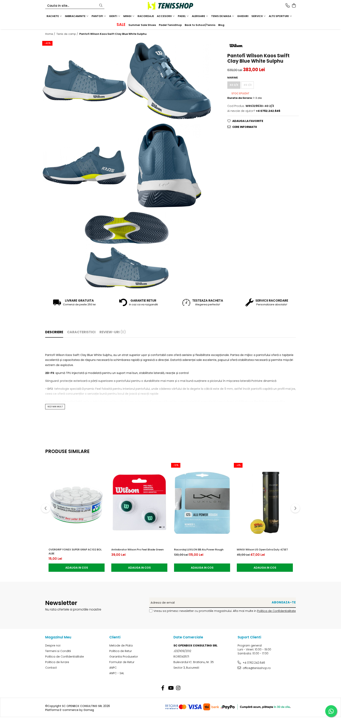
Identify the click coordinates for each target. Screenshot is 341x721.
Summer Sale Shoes (142, 25)
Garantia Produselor (123, 657)
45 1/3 (248, 85)
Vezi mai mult (55, 406)
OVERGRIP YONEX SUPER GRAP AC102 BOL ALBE (75, 551)
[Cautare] (100, 5)
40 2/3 (234, 85)
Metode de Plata (121, 645)
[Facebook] (162, 688)
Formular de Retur (121, 662)
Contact (51, 668)
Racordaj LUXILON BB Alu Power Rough (198, 549)
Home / (50, 34)
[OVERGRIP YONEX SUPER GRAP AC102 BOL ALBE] (77, 503)
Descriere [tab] (54, 332)
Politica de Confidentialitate (276, 611)
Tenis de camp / (67, 34)
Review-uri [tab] (112, 332)
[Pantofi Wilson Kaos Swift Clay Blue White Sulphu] (84, 81)
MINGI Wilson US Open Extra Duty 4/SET (262, 549)
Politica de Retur (120, 651)
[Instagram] (178, 688)
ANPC (113, 668)
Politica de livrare (57, 662)
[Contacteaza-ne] (288, 5)
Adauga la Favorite (247, 121)
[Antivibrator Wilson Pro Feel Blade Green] (139, 503)
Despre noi (52, 645)
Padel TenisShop (170, 25)
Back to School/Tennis (200, 25)
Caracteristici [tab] (81, 332)
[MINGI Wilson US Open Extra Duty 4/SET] (265, 503)
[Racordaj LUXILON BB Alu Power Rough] (202, 503)
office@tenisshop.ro (256, 668)
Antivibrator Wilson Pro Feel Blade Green (137, 549)
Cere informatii (244, 127)
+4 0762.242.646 (253, 663)
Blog (221, 25)
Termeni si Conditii (58, 651)
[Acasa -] (170, 5)
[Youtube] (170, 688)
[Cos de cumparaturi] (294, 5)
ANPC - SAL (116, 673)
